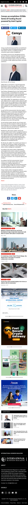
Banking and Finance (6, 228)
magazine (17, 188)
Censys (20, 184)
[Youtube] (23, 2)
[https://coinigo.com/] (14, 332)
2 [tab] (6, 316)
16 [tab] (21, 377)
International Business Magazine (18, 187)
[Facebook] (15, 2)
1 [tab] (5, 316)
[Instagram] (20, 2)
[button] (5, 28)
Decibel (6, 186)
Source (2, 180)
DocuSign (10, 186)
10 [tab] (15, 377)
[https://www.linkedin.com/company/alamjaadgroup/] (14, 363)
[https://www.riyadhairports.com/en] (14, 302)
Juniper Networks (11, 188)
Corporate (4, 279)
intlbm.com (3, 188)
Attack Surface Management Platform (9, 184)
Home (8, 10)
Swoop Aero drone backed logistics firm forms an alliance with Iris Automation (14, 282)
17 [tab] (22, 377)
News (2, 189)
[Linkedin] (26, 2)
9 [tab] (13, 316)
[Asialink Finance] (14, 393)
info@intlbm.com (12, 483)
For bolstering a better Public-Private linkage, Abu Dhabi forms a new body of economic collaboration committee (14, 257)
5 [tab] (9, 316)
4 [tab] (8, 316)
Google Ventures (16, 186)
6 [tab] (10, 316)
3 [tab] (7, 316)
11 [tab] (16, 377)
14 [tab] (19, 377)
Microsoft (22, 188)
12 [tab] (17, 377)
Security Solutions (13, 189)
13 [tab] (18, 377)
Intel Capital (8, 187)
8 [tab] (12, 316)
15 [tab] (20, 377)
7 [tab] (11, 316)
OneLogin (6, 189)
